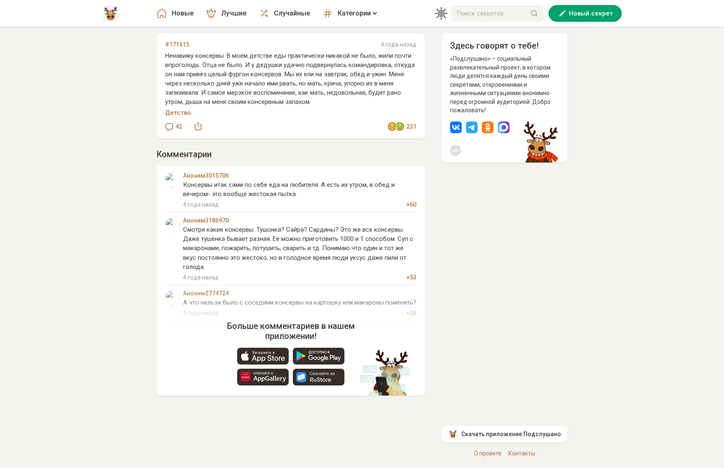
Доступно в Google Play (318, 356)
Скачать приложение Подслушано (511, 434)
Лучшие (233, 13)
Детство (178, 112)
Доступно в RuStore (318, 377)
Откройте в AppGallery (263, 377)
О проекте (488, 453)
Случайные (292, 13)
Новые (183, 13)
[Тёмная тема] (441, 13)
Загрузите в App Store (263, 356)
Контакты (521, 453)
